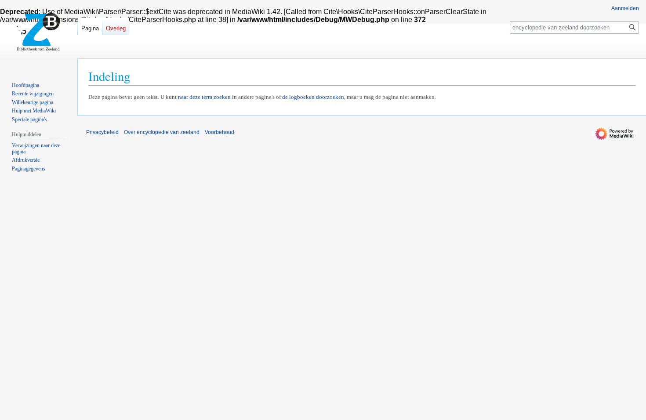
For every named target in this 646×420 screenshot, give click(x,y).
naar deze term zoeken (204, 97)
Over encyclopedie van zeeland (162, 132)
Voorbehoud (219, 132)
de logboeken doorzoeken (313, 97)
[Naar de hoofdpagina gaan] (39, 35)
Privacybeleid (102, 132)
